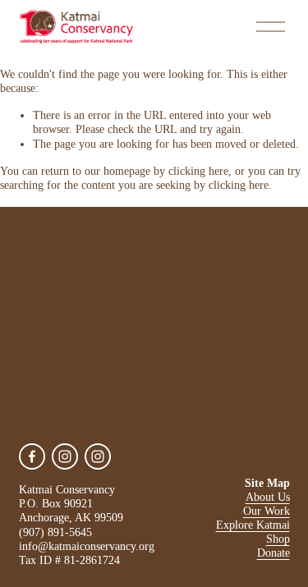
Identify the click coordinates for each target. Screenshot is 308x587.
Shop (278, 538)
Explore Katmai (253, 524)
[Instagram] (65, 456)
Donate (273, 552)
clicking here (198, 170)
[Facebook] (32, 456)
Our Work (266, 510)
